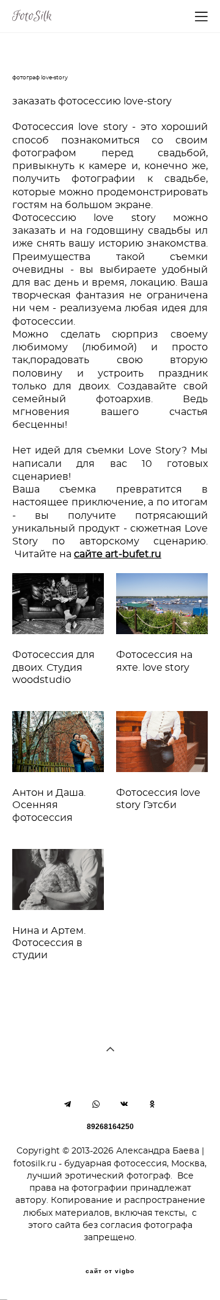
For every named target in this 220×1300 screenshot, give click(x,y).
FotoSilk (32, 16)
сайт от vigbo (110, 1271)
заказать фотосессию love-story (92, 101)
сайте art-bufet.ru (117, 554)
